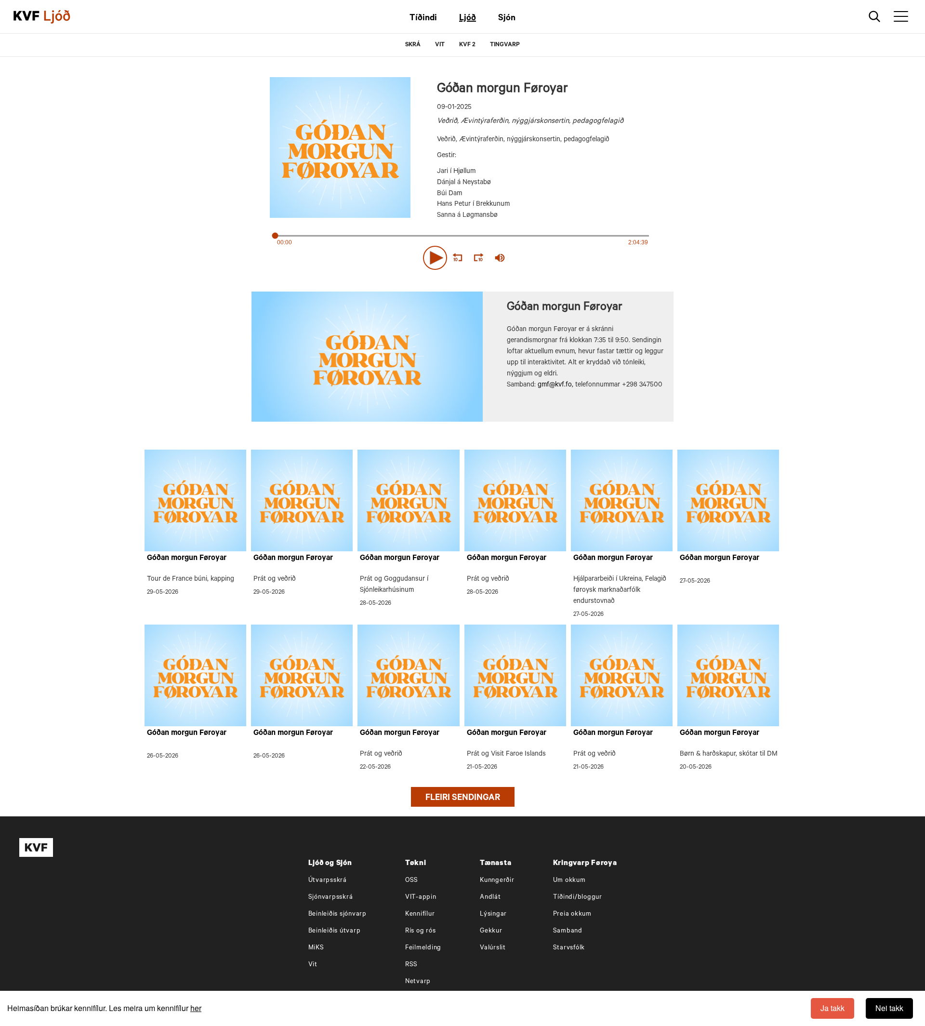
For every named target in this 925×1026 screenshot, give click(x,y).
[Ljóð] (65, 17)
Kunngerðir (497, 880)
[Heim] (26, 17)
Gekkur (491, 931)
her (195, 1007)
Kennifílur (420, 914)
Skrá (413, 45)
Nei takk (889, 1007)
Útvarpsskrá (327, 880)
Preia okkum (572, 914)
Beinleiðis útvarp (334, 931)
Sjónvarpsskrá (330, 897)
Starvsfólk (569, 948)
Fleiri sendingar (462, 798)
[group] (500, 257)
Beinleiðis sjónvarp (337, 914)
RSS (411, 965)
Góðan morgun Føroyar (186, 558)
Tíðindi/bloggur (577, 897)
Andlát (490, 897)
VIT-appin (420, 897)
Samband (567, 931)
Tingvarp (505, 45)
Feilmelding (423, 948)
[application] (462, 256)
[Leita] (875, 17)
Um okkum (569, 880)
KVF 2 (467, 45)
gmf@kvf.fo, (555, 385)
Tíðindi (423, 19)
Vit (312, 965)
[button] (435, 258)
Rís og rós (420, 931)
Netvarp (418, 982)
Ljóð (467, 19)
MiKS (316, 948)
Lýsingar (493, 914)
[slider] (544, 258)
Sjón (506, 19)
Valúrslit (493, 948)
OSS (411, 880)
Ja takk (832, 1007)
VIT (440, 45)
